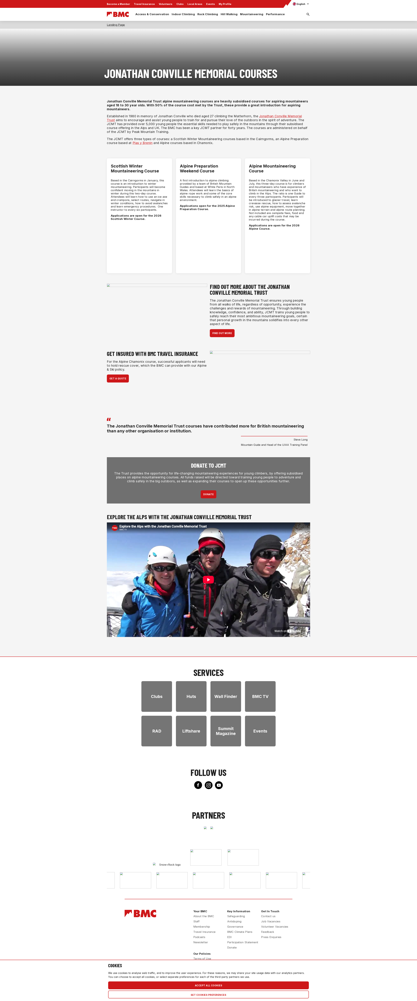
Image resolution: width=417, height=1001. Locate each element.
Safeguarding (236, 916)
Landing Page (116, 24)
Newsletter (200, 942)
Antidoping (234, 921)
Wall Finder (225, 696)
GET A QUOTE (117, 378)
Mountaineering (251, 14)
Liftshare (191, 731)
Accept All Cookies (208, 985)
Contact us (268, 916)
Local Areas (194, 4)
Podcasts (199, 937)
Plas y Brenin (143, 143)
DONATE (208, 494)
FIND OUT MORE (222, 333)
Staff (196, 921)
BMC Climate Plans (239, 931)
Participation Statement (242, 942)
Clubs (180, 4)
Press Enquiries (271, 937)
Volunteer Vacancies (274, 926)
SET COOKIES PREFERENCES (208, 994)
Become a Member (118, 4)
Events (210, 4)
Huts (191, 696)
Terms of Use (202, 958)
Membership (201, 926)
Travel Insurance (144, 4)
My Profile (225, 4)
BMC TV (260, 696)
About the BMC (203, 916)
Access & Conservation (152, 14)
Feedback (267, 931)
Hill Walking (229, 14)
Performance (275, 14)
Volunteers (166, 4)
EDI (229, 937)
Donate (232, 947)
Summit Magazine (226, 731)
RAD (156, 731)
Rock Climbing (207, 14)
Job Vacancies (270, 921)
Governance (235, 926)
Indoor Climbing (183, 14)
